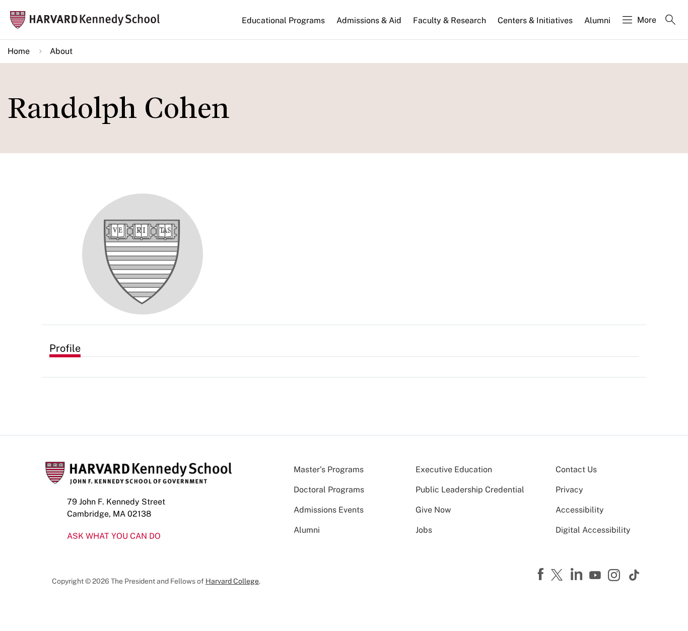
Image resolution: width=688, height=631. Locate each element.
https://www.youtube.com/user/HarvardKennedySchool (596, 575)
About (61, 51)
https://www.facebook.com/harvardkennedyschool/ (541, 574)
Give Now (433, 510)
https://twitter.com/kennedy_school (558, 575)
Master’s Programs (329, 469)
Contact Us (576, 469)
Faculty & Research (449, 20)
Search (670, 21)
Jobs (424, 530)
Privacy (569, 489)
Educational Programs (283, 20)
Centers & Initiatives (535, 20)
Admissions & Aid (368, 20)
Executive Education (454, 469)
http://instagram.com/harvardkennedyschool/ (615, 576)
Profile (65, 348)
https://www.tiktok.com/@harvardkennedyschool (634, 575)
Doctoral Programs (329, 489)
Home (19, 51)
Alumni (597, 20)
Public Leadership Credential (470, 489)
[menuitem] (284, 24)
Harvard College (232, 581)
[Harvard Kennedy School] (88, 20)
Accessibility (580, 510)
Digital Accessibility (593, 530)
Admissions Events (329, 510)
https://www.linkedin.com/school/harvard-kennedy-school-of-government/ (577, 574)
